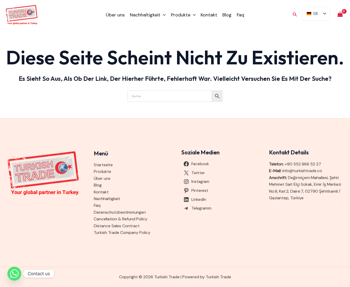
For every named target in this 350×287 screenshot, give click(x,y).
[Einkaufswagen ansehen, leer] (340, 14)
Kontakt (209, 15)
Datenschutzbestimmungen (120, 212)
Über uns (115, 15)
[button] (163, 15)
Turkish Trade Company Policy (122, 232)
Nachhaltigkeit (145, 15)
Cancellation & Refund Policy (120, 219)
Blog (227, 15)
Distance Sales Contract (117, 226)
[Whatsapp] (14, 274)
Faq (240, 15)
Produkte (180, 15)
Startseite (103, 164)
